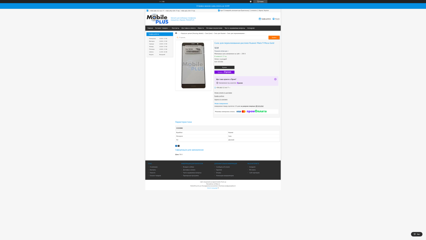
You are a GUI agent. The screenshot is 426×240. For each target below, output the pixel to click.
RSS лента (252, 170)
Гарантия (219, 170)
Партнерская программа (191, 176)
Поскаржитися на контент (210, 186)
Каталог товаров (161, 28)
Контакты (175, 28)
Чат (418, 234)
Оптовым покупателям (214, 28)
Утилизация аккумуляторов (225, 176)
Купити (224, 67)
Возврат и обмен (188, 167)
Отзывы (218, 173)
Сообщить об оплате (223, 167)
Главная (150, 28)
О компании (154, 167)
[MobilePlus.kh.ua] (157, 18)
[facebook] (176, 146)
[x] (178, 146)
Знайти (274, 37)
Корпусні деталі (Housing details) (192, 33)
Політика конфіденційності (227, 186)
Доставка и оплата (188, 28)
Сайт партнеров (254, 173)
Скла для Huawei (220, 33)
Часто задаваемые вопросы (235, 28)
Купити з (220, 72)
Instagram (251, 28)
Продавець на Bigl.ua (213, 184)
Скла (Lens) (208, 33)
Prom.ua (223, 182)
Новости (201, 28)
